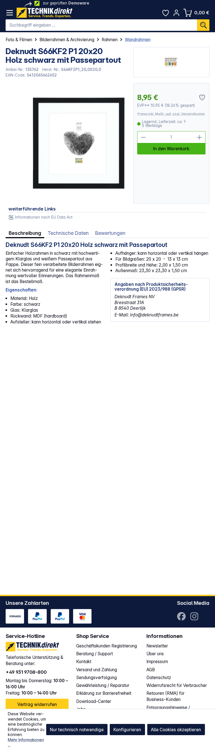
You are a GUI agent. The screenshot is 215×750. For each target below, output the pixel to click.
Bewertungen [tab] (110, 233)
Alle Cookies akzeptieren (176, 729)
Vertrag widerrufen (37, 704)
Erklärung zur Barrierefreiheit (103, 693)
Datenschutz (158, 677)
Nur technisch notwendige (77, 729)
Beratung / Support (94, 653)
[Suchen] (203, 25)
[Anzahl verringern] (143, 137)
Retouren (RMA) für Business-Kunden (165, 696)
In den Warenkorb (171, 148)
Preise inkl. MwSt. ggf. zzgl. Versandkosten (171, 114)
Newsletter (157, 646)
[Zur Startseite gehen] (45, 13)
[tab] (25, 233)
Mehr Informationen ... (26, 742)
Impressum (157, 661)
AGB (150, 669)
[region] (66, 143)
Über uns (155, 653)
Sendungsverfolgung (96, 677)
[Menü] (10, 13)
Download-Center (93, 701)
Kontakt (83, 661)
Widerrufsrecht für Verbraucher (176, 685)
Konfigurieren (127, 729)
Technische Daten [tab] (68, 233)
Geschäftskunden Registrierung (106, 646)
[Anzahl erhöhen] (199, 137)
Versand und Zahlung (96, 669)
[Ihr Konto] (176, 13)
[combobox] (101, 25)
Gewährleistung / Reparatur (102, 685)
